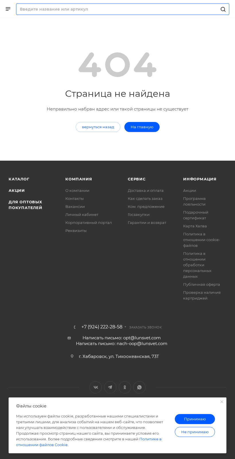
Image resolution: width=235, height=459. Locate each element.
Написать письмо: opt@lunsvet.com (122, 337)
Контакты (74, 198)
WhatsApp (139, 387)
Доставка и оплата (146, 190)
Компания (78, 179)
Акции (17, 190)
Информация (200, 179)
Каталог (19, 179)
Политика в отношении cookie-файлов (201, 240)
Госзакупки (139, 214)
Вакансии (75, 206)
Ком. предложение (146, 206)
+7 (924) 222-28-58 (101, 327)
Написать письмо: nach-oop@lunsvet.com (121, 343)
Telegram (110, 387)
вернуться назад (98, 127)
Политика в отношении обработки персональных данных (197, 265)
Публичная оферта (201, 284)
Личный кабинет (81, 214)
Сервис (137, 179)
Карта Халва (195, 226)
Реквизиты (76, 230)
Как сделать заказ (145, 198)
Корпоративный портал (88, 222)
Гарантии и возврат (147, 222)
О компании (77, 190)
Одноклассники (125, 387)
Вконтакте (95, 387)
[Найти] (222, 9)
